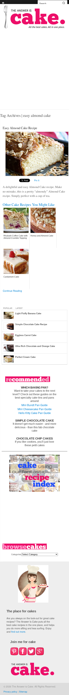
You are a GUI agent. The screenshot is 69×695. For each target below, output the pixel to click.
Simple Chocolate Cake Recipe (31, 324)
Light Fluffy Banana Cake (28, 313)
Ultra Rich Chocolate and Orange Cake (35, 346)
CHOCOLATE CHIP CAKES (34, 438)
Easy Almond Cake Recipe (20, 128)
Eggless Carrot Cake (25, 335)
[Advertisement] (34, 73)
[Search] (63, 3)
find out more (18, 631)
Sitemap (23, 691)
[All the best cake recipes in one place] (34, 27)
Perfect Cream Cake (25, 357)
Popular (7, 308)
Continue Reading (12, 290)
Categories (16, 554)
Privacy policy (10, 691)
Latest (19, 308)
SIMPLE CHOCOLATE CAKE (34, 420)
